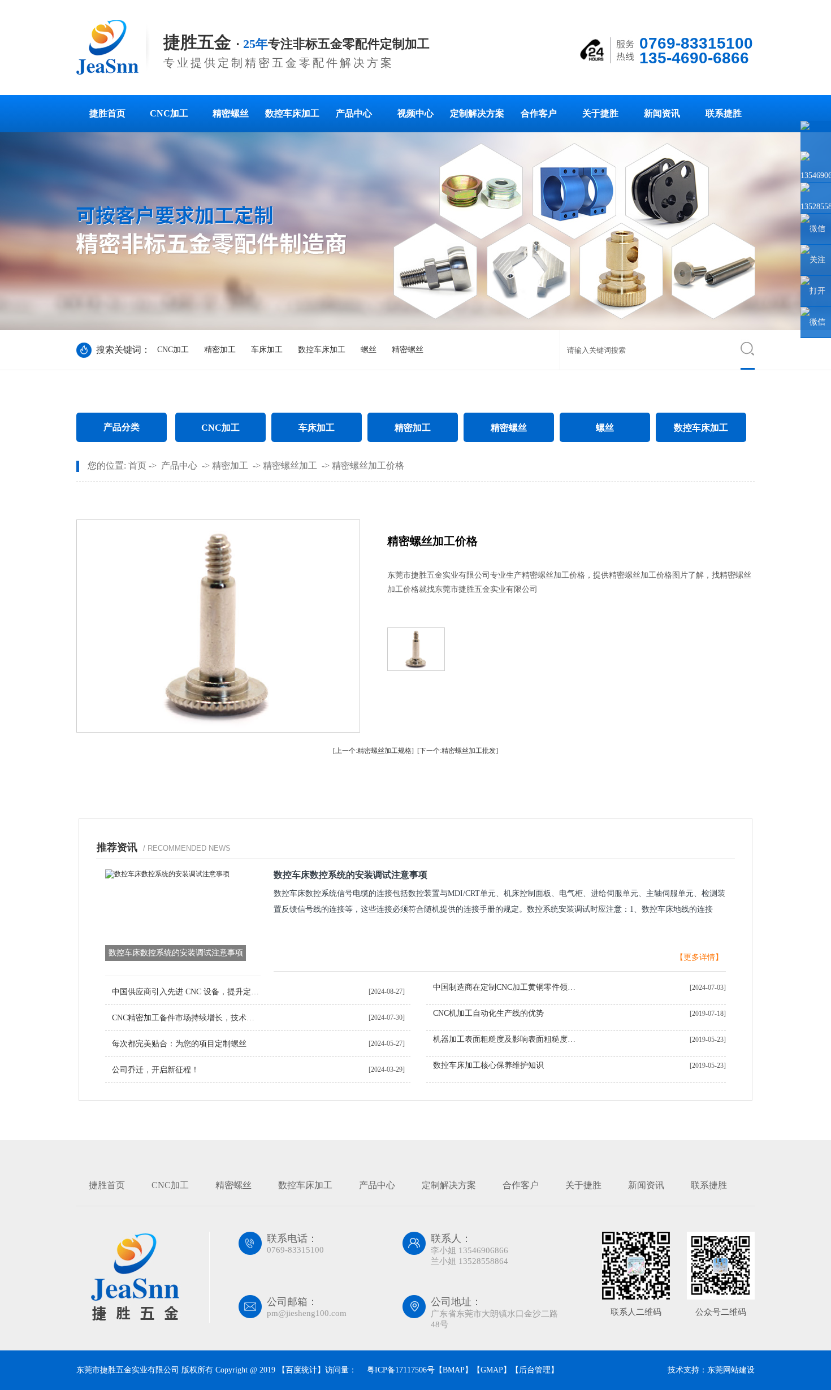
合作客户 (539, 113)
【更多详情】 (699, 957)
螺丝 (368, 349)
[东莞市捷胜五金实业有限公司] (114, 72)
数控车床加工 (292, 113)
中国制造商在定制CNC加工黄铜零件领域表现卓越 (508, 987)
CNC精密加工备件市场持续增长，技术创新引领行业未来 (187, 1018)
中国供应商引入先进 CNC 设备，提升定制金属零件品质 (187, 992)
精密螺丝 (231, 113)
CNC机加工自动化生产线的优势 (488, 1013)
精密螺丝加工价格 (368, 465)
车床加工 (267, 349)
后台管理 (535, 1370)
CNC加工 (169, 113)
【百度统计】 (301, 1370)
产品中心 (354, 113)
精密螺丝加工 (290, 465)
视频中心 (415, 113)
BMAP (454, 1370)
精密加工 (220, 349)
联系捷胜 (724, 113)
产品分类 (121, 427)
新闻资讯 (662, 113)
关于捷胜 (600, 113)
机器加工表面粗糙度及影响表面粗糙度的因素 (508, 1039)
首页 (137, 465)
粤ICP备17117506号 (400, 1370)
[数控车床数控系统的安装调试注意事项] (167, 874)
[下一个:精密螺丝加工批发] (457, 751)
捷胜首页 (107, 113)
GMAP (492, 1370)
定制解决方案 (477, 113)
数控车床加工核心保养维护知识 (488, 1065)
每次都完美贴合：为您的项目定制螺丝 (179, 1044)
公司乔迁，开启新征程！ (155, 1070)
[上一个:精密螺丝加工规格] (373, 751)
